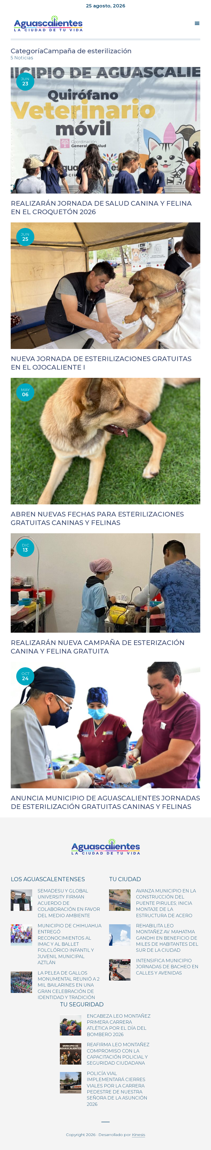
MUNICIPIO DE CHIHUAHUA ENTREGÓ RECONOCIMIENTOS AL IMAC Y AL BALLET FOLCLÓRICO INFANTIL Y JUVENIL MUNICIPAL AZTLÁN (69, 944)
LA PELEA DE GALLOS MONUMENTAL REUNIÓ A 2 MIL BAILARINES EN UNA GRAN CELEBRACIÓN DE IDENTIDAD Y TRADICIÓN (68, 985)
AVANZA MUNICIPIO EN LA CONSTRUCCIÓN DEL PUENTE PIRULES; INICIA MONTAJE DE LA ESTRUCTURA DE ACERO (166, 903)
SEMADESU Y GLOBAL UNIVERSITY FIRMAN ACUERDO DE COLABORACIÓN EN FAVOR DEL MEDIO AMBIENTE (69, 903)
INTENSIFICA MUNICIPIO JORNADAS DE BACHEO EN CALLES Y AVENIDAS (167, 967)
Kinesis (138, 1134)
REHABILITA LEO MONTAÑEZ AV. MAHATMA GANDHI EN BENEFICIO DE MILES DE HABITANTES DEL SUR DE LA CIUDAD (167, 938)
